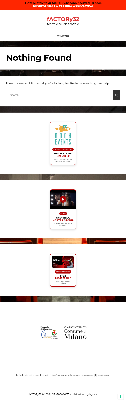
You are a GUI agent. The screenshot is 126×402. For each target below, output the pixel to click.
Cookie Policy (103, 375)
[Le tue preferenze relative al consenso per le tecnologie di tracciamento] (121, 397)
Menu (64, 36)
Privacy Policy (87, 375)
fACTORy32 (63, 19)
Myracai (93, 394)
